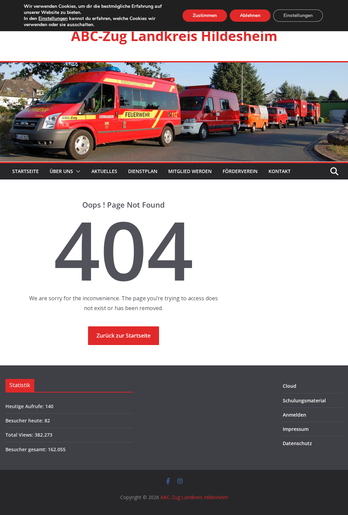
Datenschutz (297, 443)
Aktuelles (104, 171)
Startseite (25, 171)
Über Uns (61, 171)
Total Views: (20, 435)
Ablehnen (250, 15)
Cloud (289, 386)
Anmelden (294, 415)
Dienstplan (142, 171)
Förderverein (240, 171)
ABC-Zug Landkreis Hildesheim (174, 35)
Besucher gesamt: (26, 449)
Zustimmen (205, 15)
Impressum (296, 429)
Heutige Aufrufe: (25, 406)
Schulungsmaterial (304, 400)
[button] (77, 171)
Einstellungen (53, 19)
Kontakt (279, 171)
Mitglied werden (190, 171)
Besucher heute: (25, 420)
